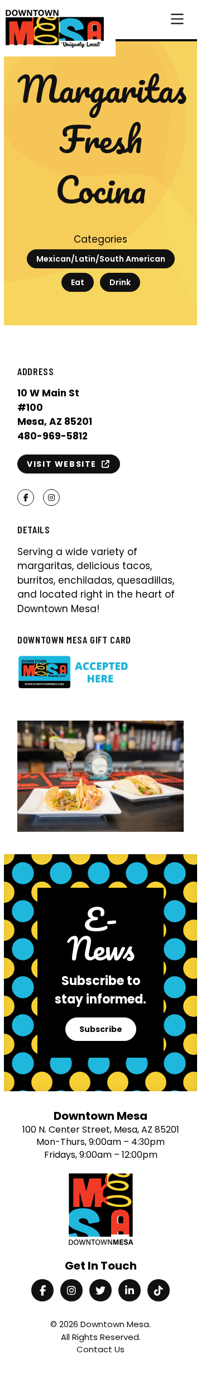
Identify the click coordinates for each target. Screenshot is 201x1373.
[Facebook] (42, 1290)
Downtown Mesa (114, 1324)
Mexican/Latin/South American (100, 258)
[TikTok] (158, 1290)
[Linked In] (129, 1290)
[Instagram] (71, 1290)
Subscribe (100, 1029)
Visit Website (64, 464)
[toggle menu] (177, 19)
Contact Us (100, 1349)
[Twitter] (100, 1290)
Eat (77, 282)
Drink (120, 282)
